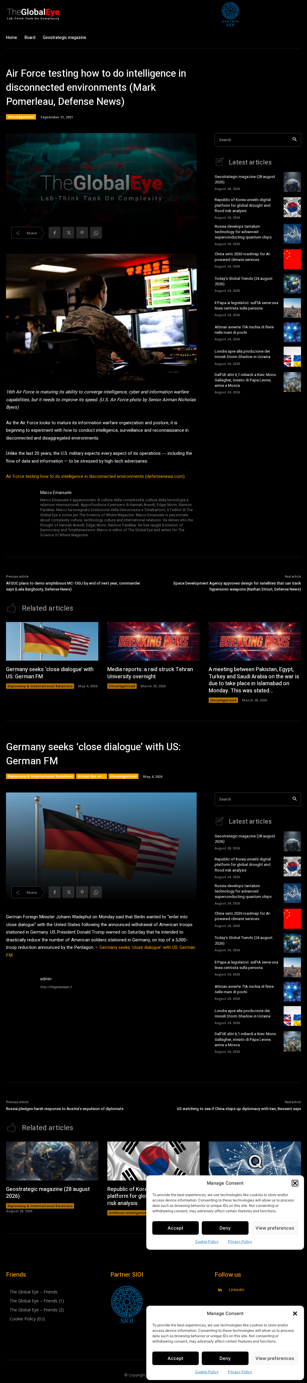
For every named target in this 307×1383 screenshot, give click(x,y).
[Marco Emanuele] (20, 514)
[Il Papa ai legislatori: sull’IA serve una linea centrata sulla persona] (292, 308)
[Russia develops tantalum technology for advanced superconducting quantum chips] (292, 234)
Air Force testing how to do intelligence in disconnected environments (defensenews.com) (95, 476)
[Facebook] (55, 233)
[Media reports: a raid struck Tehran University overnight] (153, 641)
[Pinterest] (82, 233)
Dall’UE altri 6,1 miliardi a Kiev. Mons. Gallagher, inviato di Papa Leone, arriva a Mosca (246, 380)
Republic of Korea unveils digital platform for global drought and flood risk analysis (243, 205)
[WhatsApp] (96, 233)
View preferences (274, 1358)
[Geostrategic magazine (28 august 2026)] (292, 182)
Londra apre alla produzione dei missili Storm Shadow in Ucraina (242, 354)
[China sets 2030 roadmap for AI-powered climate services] (292, 259)
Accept (175, 1358)
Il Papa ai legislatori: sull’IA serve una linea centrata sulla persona (246, 305)
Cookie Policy (207, 1372)
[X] (68, 233)
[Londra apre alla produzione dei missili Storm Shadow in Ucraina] (292, 356)
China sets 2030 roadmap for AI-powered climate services (243, 256)
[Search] (294, 140)
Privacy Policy (240, 1372)
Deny (225, 1358)
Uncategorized (21, 116)
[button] (295, 1313)
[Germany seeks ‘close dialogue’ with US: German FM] (52, 641)
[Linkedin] (220, 1290)
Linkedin (236, 1289)
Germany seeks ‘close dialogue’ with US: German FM (50, 672)
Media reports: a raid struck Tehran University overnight (150, 672)
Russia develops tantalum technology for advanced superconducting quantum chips (243, 232)
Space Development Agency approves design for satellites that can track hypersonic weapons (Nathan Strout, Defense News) (237, 586)
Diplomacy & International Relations (40, 686)
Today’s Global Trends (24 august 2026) (244, 281)
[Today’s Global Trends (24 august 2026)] (292, 284)
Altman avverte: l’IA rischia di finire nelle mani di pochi (244, 329)
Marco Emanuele (56, 493)
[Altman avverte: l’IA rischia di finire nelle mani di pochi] (292, 332)
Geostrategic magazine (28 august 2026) (245, 179)
